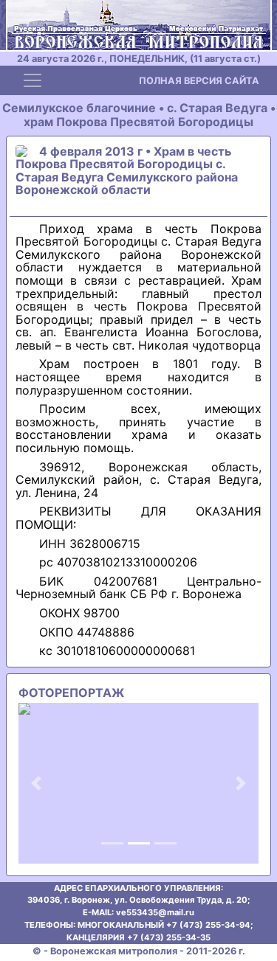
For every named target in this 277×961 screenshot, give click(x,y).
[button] (36, 783)
